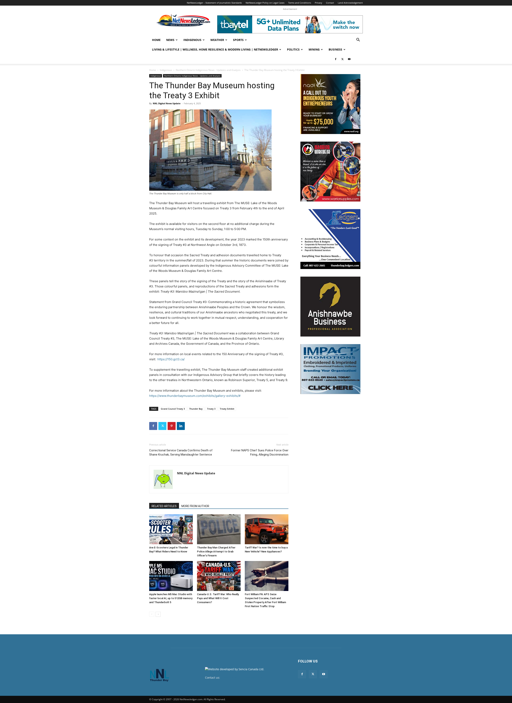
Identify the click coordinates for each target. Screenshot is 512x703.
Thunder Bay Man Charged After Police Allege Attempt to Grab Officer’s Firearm (216, 551)
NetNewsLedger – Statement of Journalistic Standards (214, 2)
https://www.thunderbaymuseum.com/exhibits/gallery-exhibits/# (194, 396)
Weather (217, 40)
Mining (314, 49)
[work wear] (330, 172)
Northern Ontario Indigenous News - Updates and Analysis (208, 70)
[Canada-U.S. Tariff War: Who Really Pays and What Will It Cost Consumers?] (219, 576)
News (170, 40)
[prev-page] (151, 614)
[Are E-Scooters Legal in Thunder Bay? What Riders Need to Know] (171, 529)
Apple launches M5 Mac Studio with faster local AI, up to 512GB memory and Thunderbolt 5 (170, 598)
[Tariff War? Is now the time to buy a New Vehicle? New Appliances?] (266, 529)
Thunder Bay (196, 408)
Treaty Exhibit (227, 408)
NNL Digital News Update (167, 103)
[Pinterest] (172, 426)
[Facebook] (336, 59)
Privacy (318, 2)
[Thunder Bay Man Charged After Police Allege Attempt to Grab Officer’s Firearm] (219, 529)
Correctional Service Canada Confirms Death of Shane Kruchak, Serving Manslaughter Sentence (181, 452)
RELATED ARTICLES (164, 506)
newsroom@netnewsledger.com (242, 677)
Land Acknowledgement (350, 2)
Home (156, 40)
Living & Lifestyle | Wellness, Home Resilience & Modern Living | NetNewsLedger (215, 49)
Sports (238, 40)
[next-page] (158, 614)
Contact (330, 2)
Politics (293, 49)
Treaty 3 (211, 408)
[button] (358, 40)
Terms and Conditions (299, 2)
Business (335, 49)
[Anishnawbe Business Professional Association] (330, 307)
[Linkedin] (181, 426)
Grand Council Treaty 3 (173, 408)
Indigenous (192, 40)
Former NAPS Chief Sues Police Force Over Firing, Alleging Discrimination (259, 452)
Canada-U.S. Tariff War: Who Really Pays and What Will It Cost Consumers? (218, 598)
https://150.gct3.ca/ (171, 359)
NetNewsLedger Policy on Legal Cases (265, 2)
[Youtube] (349, 59)
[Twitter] (342, 59)
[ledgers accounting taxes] (330, 239)
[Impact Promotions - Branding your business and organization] (330, 369)
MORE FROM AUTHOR (195, 506)
